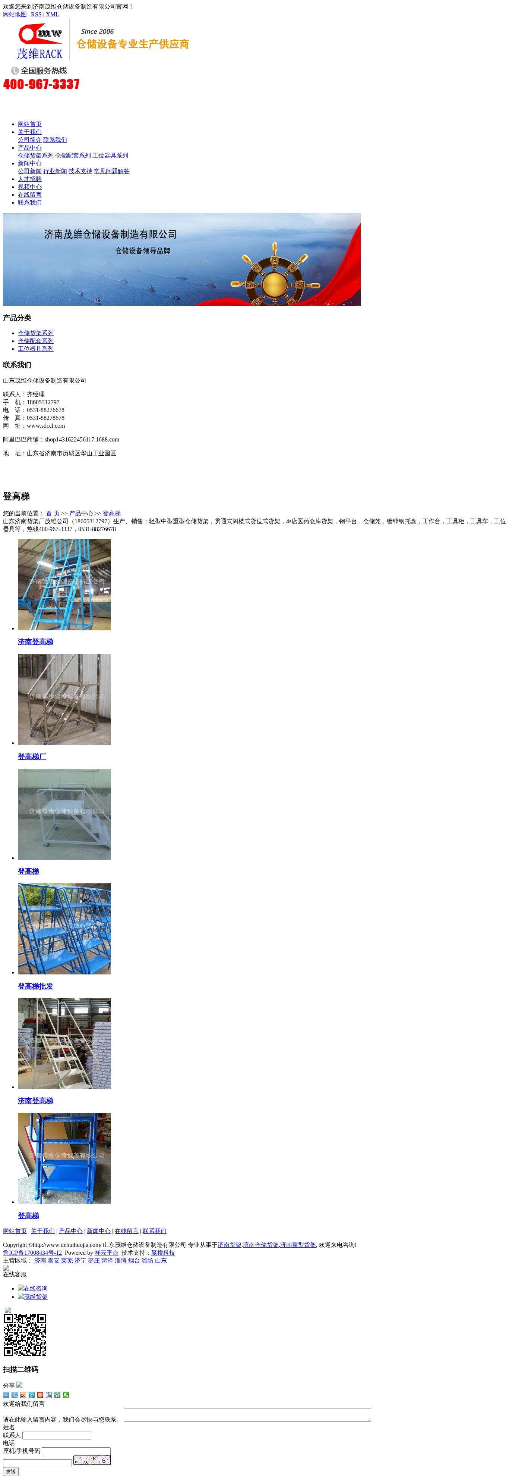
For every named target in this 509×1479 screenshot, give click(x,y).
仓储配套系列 (73, 155)
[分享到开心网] (40, 1395)
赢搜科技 (163, 1252)
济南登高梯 (35, 642)
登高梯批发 (35, 986)
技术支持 (80, 171)
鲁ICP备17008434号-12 (32, 1252)
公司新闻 (30, 171)
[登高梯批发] (64, 972)
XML (52, 14)
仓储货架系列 (36, 155)
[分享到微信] (66, 1395)
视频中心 (30, 187)
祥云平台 (106, 1252)
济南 (40, 1260)
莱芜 (67, 1260)
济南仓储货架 (261, 1245)
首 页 (53, 513)
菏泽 (107, 1260)
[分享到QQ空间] (57, 1395)
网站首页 (30, 124)
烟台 (134, 1260)
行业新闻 (55, 171)
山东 (161, 1260)
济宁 (80, 1260)
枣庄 (94, 1260)
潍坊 (148, 1260)
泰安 (54, 1260)
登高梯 (112, 513)
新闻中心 (30, 163)
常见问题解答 (112, 171)
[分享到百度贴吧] (49, 1395)
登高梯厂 (32, 757)
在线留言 (30, 194)
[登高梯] (64, 858)
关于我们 (30, 132)
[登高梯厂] (64, 743)
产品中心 (30, 147)
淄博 (121, 1260)
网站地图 (15, 14)
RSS (36, 14)
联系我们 (55, 140)
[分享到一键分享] (15, 1395)
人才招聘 (30, 179)
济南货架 (229, 1245)
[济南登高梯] (64, 628)
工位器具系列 (110, 155)
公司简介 (30, 140)
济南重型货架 (298, 1245)
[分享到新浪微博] (23, 1395)
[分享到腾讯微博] (32, 1395)
